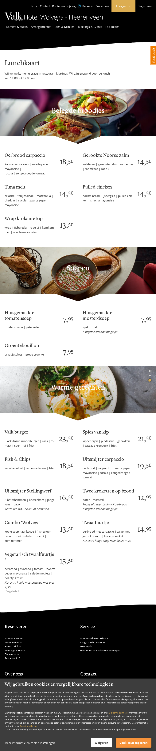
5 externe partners (118, 712)
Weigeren (101, 743)
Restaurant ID (12, 658)
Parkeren (88, 6)
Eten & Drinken (65, 27)
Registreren (145, 6)
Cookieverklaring (28, 726)
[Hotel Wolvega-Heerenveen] (54, 21)
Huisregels (86, 646)
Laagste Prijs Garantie (92, 642)
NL (33, 6)
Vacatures (102, 6)
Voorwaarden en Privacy (94, 638)
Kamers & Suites (17, 27)
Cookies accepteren (133, 743)
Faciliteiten (112, 27)
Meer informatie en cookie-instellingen (30, 743)
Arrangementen (41, 27)
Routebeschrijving (64, 6)
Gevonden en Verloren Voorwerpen (100, 650)
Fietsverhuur (12, 654)
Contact (45, 6)
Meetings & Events (90, 27)
